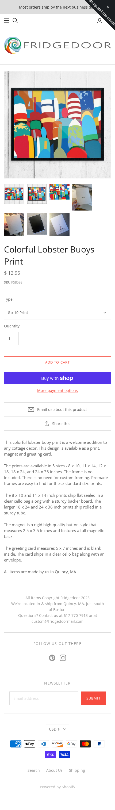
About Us (54, 770)
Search (34, 770)
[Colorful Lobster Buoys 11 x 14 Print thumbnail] (37, 194)
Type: (9, 299)
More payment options (57, 390)
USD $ (54, 729)
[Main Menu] (6, 20)
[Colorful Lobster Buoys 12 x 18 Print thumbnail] (14, 194)
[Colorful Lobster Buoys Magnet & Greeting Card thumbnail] (59, 192)
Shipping (77, 770)
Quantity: (12, 325)
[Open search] (15, 20)
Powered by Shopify (57, 786)
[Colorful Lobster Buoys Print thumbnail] (82, 197)
